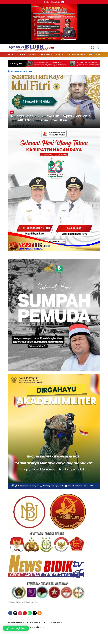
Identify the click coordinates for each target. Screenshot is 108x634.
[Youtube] (25, 613)
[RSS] (39, 613)
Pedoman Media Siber (35, 622)
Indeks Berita (56, 622)
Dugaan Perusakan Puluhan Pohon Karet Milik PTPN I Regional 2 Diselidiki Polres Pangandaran (73, 63)
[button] (98, 47)
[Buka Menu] (92, 47)
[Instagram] (20, 613)
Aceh (12, 112)
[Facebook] (10, 613)
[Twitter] (15, 613)
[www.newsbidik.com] (31, 47)
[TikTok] (35, 613)
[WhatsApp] (30, 613)
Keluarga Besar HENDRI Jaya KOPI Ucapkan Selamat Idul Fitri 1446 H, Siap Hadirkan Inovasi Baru (51, 118)
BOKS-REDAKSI (15, 622)
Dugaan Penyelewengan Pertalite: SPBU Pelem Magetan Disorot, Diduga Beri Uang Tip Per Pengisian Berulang (31, 63)
